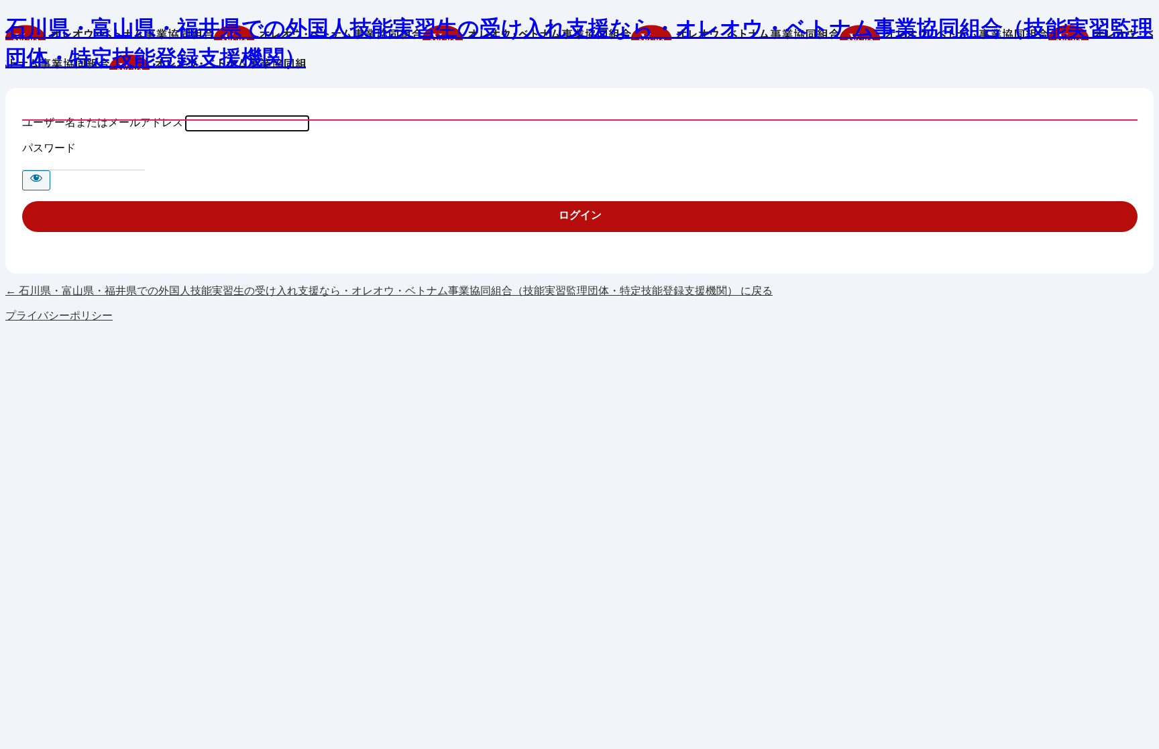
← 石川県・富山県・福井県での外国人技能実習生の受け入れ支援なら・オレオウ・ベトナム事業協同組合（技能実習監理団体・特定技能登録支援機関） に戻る (389, 290)
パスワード (49, 148)
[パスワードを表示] (36, 180)
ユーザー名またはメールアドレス (102, 122)
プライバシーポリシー (59, 315)
